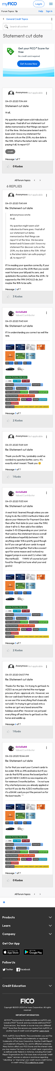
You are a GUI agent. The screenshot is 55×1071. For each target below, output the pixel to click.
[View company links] (50, 934)
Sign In (48, 11)
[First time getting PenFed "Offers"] (40, 180)
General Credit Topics (17, 18)
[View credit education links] (50, 985)
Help (40, 11)
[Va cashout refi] (34, 180)
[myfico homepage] (9, 3)
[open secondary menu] (51, 4)
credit (10, 151)
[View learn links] (50, 925)
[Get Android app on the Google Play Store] (33, 952)
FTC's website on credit (34, 1062)
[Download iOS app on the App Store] (11, 952)
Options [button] (51, 19)
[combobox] (27, 26)
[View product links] (50, 917)
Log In (38, 3)
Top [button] (4, 902)
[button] (46, 92)
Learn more (44, 1031)
